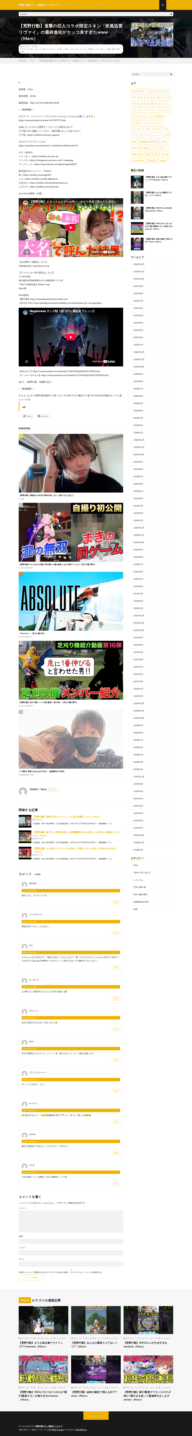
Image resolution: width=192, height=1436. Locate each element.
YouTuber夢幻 (149, 104)
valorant (159, 97)
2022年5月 (138, 579)
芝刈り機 (164, 154)
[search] (171, 14)
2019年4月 (138, 806)
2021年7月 (138, 652)
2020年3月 (138, 769)
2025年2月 (138, 337)
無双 (108, 49)
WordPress (81, 1430)
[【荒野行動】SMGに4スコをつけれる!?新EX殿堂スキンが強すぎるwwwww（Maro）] (137, 228)
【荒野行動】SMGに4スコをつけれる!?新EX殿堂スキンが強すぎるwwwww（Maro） (158, 226)
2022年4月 (138, 586)
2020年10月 (139, 718)
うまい (36, 49)
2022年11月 (139, 535)
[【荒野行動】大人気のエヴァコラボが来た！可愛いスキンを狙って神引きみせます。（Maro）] (25, 853)
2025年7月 (138, 301)
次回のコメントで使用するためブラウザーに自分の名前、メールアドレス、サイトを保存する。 (61, 1272)
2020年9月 (138, 725)
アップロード (137, 116)
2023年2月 (138, 513)
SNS (24, 49)
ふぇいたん (158, 110)
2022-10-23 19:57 (30, 891)
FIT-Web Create (56, 1430)
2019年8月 (138, 784)
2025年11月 (139, 271)
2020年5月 (138, 754)
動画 (134, 142)
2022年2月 (138, 601)
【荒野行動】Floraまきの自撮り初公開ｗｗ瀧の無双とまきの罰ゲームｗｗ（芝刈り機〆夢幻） (57, 564)
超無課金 (163, 161)
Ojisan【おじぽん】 (142, 872)
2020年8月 (138, 732)
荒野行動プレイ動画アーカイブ (49, 1426)
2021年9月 (138, 637)
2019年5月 (138, 798)
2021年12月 (139, 615)
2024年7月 (138, 388)
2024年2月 (138, 425)
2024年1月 (138, 432)
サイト (22, 1259)
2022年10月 (139, 542)
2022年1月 (138, 608)
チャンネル (137, 129)
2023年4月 (138, 498)
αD (159, 104)
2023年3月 (138, 506)
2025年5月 (138, 315)
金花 (22, 499)
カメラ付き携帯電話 (155, 116)
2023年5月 (138, 491)
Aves (160, 91)
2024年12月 (139, 352)
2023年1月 (138, 520)
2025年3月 (138, 330)
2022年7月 (138, 564)
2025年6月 (138, 308)
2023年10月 (139, 454)
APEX (152, 91)
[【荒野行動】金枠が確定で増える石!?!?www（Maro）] (137, 244)
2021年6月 (138, 659)
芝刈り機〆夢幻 (27, 568)
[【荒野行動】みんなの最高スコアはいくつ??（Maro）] (137, 197)
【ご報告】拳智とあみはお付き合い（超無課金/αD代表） (42, 771)
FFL (166, 91)
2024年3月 (138, 418)
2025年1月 (138, 344)
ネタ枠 (65, 49)
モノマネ (83, 49)
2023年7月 (138, 476)
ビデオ (135, 135)
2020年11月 (139, 710)
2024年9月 (138, 374)
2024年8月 (138, 381)
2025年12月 (139, 264)
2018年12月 (139, 835)
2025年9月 (138, 286)
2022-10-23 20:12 (30, 1049)
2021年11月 (139, 623)
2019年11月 (139, 776)
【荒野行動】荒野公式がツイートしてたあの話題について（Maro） (67, 816)
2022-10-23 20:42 (30, 1110)
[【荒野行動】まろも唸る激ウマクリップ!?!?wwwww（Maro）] (137, 182)
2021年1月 (138, 696)
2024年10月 (139, 366)
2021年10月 (139, 630)
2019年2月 (138, 820)
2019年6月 (138, 791)
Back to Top (96, 1416)
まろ (77, 49)
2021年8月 (138, 645)
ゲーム (144, 123)
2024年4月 (138, 410)
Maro (36, 46)
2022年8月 (138, 557)
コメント (23, 1208)
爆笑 (113, 49)
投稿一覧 (52, 789)
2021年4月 (138, 674)
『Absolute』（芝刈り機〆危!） (32, 633)
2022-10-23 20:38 (30, 1080)
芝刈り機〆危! (26, 637)
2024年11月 (139, 359)
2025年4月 (138, 323)
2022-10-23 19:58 (30, 952)
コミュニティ (155, 123)
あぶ (166, 104)
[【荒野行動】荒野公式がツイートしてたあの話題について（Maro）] (25, 821)
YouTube (136, 104)
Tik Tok (30, 49)
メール (22, 1248)
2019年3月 (138, 813)
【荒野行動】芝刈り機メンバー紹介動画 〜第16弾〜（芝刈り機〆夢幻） (48, 702)
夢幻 (134, 148)
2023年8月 (138, 469)
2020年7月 (138, 740)
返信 (115, 902)
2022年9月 (138, 549)
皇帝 (156, 154)
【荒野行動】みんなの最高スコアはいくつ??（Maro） (94, 1344)
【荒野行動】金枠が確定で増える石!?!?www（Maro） (94, 1393)
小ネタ (97, 49)
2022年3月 (138, 593)
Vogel (169, 97)
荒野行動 (152, 161)
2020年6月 (138, 747)
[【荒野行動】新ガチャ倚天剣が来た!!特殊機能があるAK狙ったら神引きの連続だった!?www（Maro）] (25, 836)
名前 (21, 1236)
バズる (71, 49)
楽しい (103, 49)
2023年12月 (139, 440)
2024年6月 (138, 396)
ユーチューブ (157, 135)
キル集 (43, 49)
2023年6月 (138, 484)
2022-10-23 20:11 (30, 1018)
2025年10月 (139, 279)
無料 (141, 154)
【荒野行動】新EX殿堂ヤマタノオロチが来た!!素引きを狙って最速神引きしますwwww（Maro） (147, 1395)
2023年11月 (139, 447)
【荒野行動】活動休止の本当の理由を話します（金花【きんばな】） (47, 495)
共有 (168, 135)
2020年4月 (138, 762)
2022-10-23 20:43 (30, 1172)
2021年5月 (138, 667)
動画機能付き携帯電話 (149, 142)
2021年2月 (138, 689)
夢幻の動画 (144, 148)
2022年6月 (138, 571)
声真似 (90, 49)
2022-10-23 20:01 (30, 987)
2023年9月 (138, 462)
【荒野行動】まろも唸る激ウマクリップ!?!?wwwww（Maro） (41, 1344)
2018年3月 (138, 850)
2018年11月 (139, 842)
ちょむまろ (51, 49)
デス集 (59, 49)
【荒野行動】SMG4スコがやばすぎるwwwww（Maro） (145, 1344)
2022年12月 (139, 527)
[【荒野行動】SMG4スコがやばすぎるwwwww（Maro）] (137, 213)
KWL (134, 97)
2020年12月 (139, 703)
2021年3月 (138, 681)
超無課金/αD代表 (27, 775)
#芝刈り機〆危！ (139, 91)
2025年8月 (138, 293)
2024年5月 (138, 403)
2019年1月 (138, 828)
